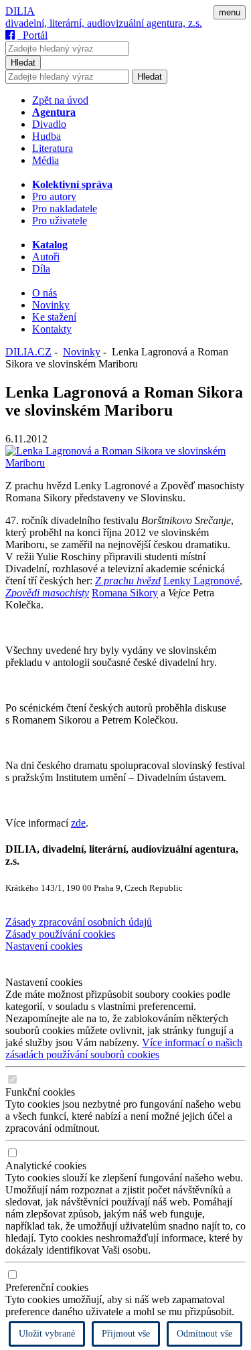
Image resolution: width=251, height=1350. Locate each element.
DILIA (20, 11)
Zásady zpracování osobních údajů (78, 922)
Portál (32, 35)
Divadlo (49, 124)
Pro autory (54, 196)
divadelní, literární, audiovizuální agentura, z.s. (103, 23)
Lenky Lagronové (201, 580)
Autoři (46, 256)
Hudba (46, 136)
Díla (41, 268)
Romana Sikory (125, 592)
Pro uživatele (59, 220)
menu (229, 12)
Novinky (51, 305)
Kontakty (52, 329)
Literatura (52, 148)
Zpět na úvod (60, 100)
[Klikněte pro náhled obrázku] (125, 463)
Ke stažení (54, 317)
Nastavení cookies (43, 946)
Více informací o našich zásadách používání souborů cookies (123, 1048)
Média (45, 160)
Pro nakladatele (64, 208)
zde (78, 823)
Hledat (23, 63)
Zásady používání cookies (60, 934)
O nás (44, 293)
